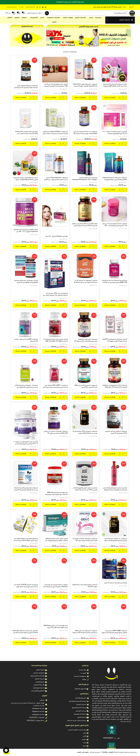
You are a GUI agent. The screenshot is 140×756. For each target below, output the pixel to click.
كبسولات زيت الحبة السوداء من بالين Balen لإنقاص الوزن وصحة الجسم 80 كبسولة (85, 133)
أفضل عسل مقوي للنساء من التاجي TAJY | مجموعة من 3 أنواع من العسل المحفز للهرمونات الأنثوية (56, 86)
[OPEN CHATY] (6, 750)
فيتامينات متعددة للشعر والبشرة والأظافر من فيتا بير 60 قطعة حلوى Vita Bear (85, 679)
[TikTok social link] (37, 7)
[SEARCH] (47, 13)
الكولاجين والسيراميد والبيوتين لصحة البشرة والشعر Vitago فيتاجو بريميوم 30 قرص (55, 679)
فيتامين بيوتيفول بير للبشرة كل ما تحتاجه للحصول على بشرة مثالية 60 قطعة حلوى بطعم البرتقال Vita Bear (85, 282)
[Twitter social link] (45, 7)
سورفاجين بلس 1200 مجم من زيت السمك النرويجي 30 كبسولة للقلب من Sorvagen (55, 295)
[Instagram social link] (40, 7)
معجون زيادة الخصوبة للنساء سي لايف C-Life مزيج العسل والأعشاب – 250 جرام (114, 226)
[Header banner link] (70, 2)
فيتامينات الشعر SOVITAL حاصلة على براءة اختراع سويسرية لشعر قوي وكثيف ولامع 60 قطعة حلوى (26, 587)
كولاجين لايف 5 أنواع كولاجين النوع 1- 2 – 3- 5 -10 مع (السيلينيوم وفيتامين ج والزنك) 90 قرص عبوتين (25, 444)
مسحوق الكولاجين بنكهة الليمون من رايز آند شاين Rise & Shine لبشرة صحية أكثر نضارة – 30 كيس (26, 540)
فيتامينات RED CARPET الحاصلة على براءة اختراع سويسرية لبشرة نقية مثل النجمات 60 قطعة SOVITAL (55, 387)
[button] (114, 97)
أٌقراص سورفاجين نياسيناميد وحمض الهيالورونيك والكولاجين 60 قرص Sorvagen (26, 282)
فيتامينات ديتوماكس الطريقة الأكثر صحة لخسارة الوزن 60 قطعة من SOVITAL (26, 387)
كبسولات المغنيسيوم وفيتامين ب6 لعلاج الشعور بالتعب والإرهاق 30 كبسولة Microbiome (115, 725)
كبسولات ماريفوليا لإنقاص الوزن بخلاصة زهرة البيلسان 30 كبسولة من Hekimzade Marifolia (26, 87)
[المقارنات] (103, 60)
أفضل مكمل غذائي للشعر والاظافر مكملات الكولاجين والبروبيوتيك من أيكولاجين (56, 540)
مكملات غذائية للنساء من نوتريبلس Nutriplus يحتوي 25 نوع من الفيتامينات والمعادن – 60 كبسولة (55, 587)
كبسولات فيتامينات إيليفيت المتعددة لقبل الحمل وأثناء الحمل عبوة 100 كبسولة (85, 540)
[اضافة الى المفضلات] (103, 70)
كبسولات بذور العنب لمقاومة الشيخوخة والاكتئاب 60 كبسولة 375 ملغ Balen (85, 341)
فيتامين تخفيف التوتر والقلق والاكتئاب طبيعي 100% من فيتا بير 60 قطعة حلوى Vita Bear (85, 490)
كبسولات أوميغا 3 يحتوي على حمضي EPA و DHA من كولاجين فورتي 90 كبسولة (56, 433)
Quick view (103, 65)
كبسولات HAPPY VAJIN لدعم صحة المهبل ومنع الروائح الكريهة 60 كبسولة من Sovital (114, 633)
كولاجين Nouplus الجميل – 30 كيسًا (56, 236)
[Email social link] (42, 7)
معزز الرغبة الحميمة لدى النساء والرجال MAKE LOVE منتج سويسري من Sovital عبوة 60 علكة (114, 282)
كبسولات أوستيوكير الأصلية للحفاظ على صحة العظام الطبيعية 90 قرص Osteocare (26, 490)
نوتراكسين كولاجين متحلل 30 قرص (115, 583)
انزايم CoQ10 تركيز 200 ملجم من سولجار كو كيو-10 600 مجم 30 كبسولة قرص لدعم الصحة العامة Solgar (84, 226)
